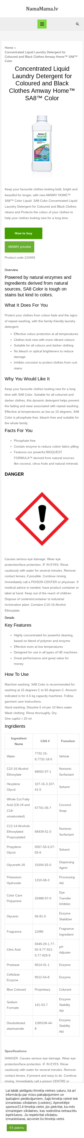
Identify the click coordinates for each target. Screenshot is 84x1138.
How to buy (23, 233)
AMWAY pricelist (19, 246)
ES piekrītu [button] (16, 1127)
